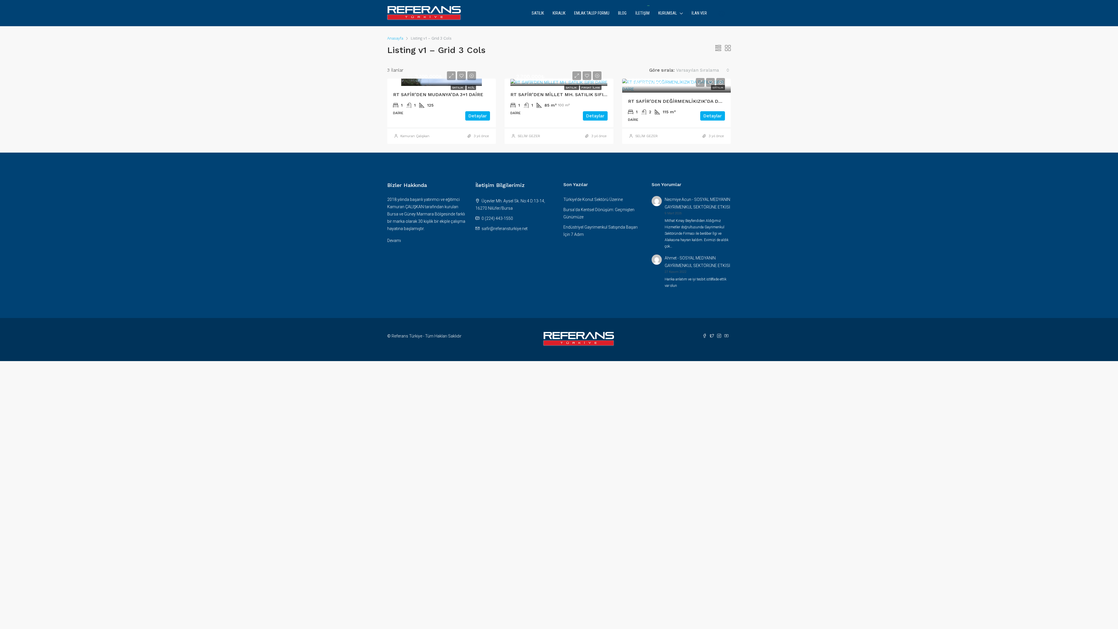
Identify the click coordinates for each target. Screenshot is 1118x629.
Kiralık (559, 13)
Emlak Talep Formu (591, 13)
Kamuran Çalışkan (414, 136)
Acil (471, 87)
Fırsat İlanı (590, 87)
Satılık (538, 13)
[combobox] (702, 70)
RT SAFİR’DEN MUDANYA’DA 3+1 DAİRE (438, 94)
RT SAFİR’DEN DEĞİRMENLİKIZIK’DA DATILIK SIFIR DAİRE (695, 101)
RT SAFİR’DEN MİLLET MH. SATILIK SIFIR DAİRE (566, 94)
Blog (622, 13)
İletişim (642, 13)
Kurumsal (667, 13)
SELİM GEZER (529, 136)
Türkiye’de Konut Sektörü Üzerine (593, 199)
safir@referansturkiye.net (505, 228)
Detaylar (477, 116)
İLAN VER (699, 13)
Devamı (394, 240)
